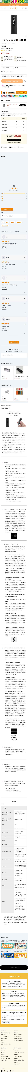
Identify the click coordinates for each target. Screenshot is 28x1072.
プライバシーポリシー (18, 1056)
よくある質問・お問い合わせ (19, 1052)
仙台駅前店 (4, 130)
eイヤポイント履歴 (4, 1056)
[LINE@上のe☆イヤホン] (7, 1071)
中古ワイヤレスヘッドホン (6, 1044)
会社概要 (2, 1050)
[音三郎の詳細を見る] (24, 257)
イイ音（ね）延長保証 (18, 1038)
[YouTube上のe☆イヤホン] (2, 1071)
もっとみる (22, 105)
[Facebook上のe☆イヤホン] (10, 1071)
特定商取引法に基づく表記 (19, 1060)
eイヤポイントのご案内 (5, 1058)
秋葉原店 (4, 121)
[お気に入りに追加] (25, 81)
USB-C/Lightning (5, 67)
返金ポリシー (16, 1062)
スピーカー (3, 1042)
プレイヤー (3, 1040)
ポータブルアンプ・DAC (10, 43)
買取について (16, 1032)
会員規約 (16, 1054)
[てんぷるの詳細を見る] (24, 298)
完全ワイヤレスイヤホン (5, 1032)
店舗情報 (2, 1054)
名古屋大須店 (5, 127)
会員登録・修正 (4, 1060)
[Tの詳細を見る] (24, 278)
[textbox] (14, 216)
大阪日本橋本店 (5, 124)
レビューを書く (8, 209)
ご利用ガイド (6, 1022)
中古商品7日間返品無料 (18, 1040)
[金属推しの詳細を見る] (24, 319)
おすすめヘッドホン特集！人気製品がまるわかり (7, 950)
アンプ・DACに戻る (15, 967)
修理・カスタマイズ (18, 1034)
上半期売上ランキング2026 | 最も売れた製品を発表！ (20, 950)
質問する (12, 342)
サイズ (2, 64)
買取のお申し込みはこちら (14, 139)
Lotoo (2, 44)
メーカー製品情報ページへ (6, 405)
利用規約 (16, 1058)
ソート (11, 231)
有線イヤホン (3, 1034)
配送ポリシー (16, 1064)
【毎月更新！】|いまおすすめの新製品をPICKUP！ (7, 941)
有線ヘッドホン (4, 1038)
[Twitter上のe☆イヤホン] (4, 1071)
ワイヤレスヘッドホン (5, 1036)
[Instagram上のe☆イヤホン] (13, 1071)
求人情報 (2, 1052)
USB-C (16, 67)
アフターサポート (17, 1036)
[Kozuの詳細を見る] (24, 237)
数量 (2, 71)
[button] (6, 50)
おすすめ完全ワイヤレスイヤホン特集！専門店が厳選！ (20, 941)
